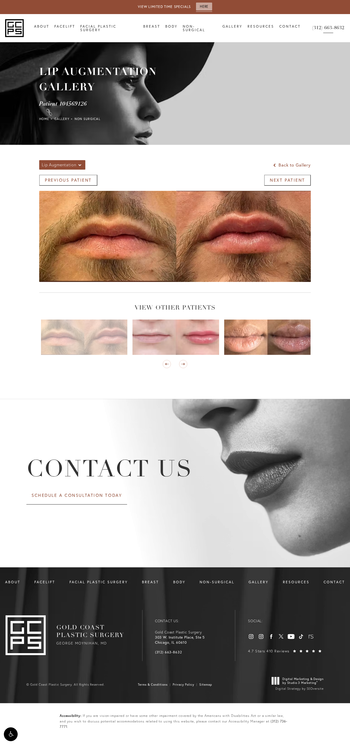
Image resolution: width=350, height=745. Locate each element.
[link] (328, 28)
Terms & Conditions (153, 684)
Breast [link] (151, 26)
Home (44, 119)
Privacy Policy (183, 684)
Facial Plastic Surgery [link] (98, 28)
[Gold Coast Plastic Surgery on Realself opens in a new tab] (311, 636)
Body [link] (171, 26)
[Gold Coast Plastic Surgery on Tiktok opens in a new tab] (301, 636)
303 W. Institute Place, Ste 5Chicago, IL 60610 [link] (180, 640)
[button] (11, 734)
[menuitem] (42, 28)
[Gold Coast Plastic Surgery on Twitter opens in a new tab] (281, 636)
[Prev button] (167, 364)
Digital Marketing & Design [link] (303, 681)
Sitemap (205, 684)
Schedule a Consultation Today (77, 495)
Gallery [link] (232, 26)
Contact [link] (290, 26)
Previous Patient (68, 180)
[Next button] (183, 364)
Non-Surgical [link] (194, 28)
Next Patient (287, 180)
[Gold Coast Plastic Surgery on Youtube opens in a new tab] (291, 636)
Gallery (61, 119)
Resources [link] (261, 26)
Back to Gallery (294, 165)
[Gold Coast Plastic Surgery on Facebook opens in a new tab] (271, 636)
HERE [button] (204, 6)
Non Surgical (87, 119)
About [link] (41, 26)
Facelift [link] (64, 26)
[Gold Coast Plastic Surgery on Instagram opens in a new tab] (251, 636)
